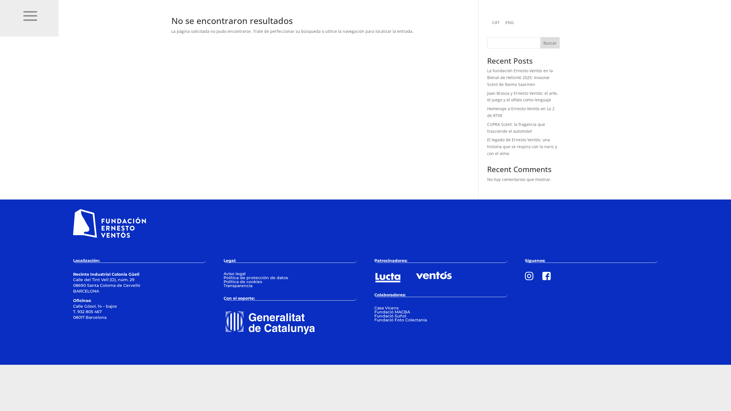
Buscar (550, 43)
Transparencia (238, 285)
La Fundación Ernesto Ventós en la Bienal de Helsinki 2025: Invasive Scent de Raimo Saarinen (520, 77)
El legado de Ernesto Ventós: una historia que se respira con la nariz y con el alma (522, 146)
